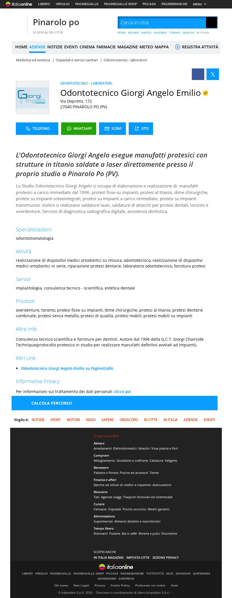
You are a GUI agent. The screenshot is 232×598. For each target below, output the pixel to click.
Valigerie (171, 460)
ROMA (122, 32)
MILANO (133, 32)
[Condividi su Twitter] (213, 74)
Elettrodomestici (125, 448)
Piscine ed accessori (134, 472)
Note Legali (81, 585)
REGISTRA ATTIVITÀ (199, 46)
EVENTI (71, 46)
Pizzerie (114, 533)
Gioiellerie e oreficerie (132, 460)
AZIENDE (37, 46)
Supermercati (103, 521)
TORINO (174, 32)
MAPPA (162, 46)
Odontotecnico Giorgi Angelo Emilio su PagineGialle (67, 368)
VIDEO (91, 419)
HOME (21, 46)
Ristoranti (101, 533)
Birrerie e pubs (149, 533)
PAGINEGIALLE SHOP (120, 4)
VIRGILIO (63, 4)
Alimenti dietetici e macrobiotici (137, 521)
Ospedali (114, 509)
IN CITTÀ (151, 419)
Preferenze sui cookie (150, 585)
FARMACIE (106, 46)
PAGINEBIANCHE (174, 4)
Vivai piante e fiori (164, 448)
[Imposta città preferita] (18, 22)
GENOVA (188, 32)
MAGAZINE (127, 46)
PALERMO (160, 32)
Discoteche (169, 533)
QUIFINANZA (201, 573)
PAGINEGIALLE (86, 4)
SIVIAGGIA (183, 573)
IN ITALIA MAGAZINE (109, 557)
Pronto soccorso (134, 509)
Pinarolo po (56, 22)
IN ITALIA (202, 32)
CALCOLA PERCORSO (51, 403)
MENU (197, 4)
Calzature (156, 460)
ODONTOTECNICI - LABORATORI (86, 83)
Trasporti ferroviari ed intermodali (148, 497)
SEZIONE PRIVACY (165, 557)
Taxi (97, 497)
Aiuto (174, 585)
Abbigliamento (104, 460)
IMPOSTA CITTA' (138, 557)
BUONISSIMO (107, 578)
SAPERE (108, 419)
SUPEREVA (126, 578)
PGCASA (149, 4)
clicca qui (122, 391)
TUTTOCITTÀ (155, 573)
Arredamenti (103, 448)
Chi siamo (61, 585)
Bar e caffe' (129, 533)
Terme (154, 472)
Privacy (99, 585)
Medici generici (158, 509)
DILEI (169, 573)
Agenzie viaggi (111, 497)
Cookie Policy (120, 585)
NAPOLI (146, 32)
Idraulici (144, 448)
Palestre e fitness (106, 472)
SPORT (55, 419)
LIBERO (44, 4)
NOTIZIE (55, 46)
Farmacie (100, 509)
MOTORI (73, 419)
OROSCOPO (129, 419)
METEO (146, 46)
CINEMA (87, 46)
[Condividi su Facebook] (198, 74)
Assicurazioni (161, 485)
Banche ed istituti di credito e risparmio (122, 485)
